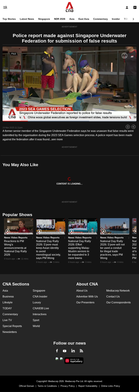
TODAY (128, 19)
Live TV (7, 320)
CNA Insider (40, 296)
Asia (71, 19)
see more (57, 139)
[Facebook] (57, 351)
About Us (81, 290)
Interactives (39, 314)
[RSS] (81, 351)
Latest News (27, 19)
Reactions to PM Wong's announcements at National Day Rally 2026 (15, 248)
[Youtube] (64, 351)
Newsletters (10, 332)
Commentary (100, 19)
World (36, 326)
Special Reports (12, 326)
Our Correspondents (118, 302)
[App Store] (61, 359)
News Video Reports (15, 237)
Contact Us (113, 296)
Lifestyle (8, 302)
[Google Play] (57, 359)
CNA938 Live (41, 308)
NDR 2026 (59, 19)
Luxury (37, 302)
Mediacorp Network (118, 290)
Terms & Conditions (47, 386)
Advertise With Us (87, 296)
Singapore (44, 19)
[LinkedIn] (73, 351)
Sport (36, 320)
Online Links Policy (110, 386)
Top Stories (9, 19)
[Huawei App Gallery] (74, 360)
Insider (116, 19)
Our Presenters (85, 302)
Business (8, 296)
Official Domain (26, 386)
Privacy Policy (68, 386)
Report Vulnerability (87, 386)
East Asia (83, 19)
